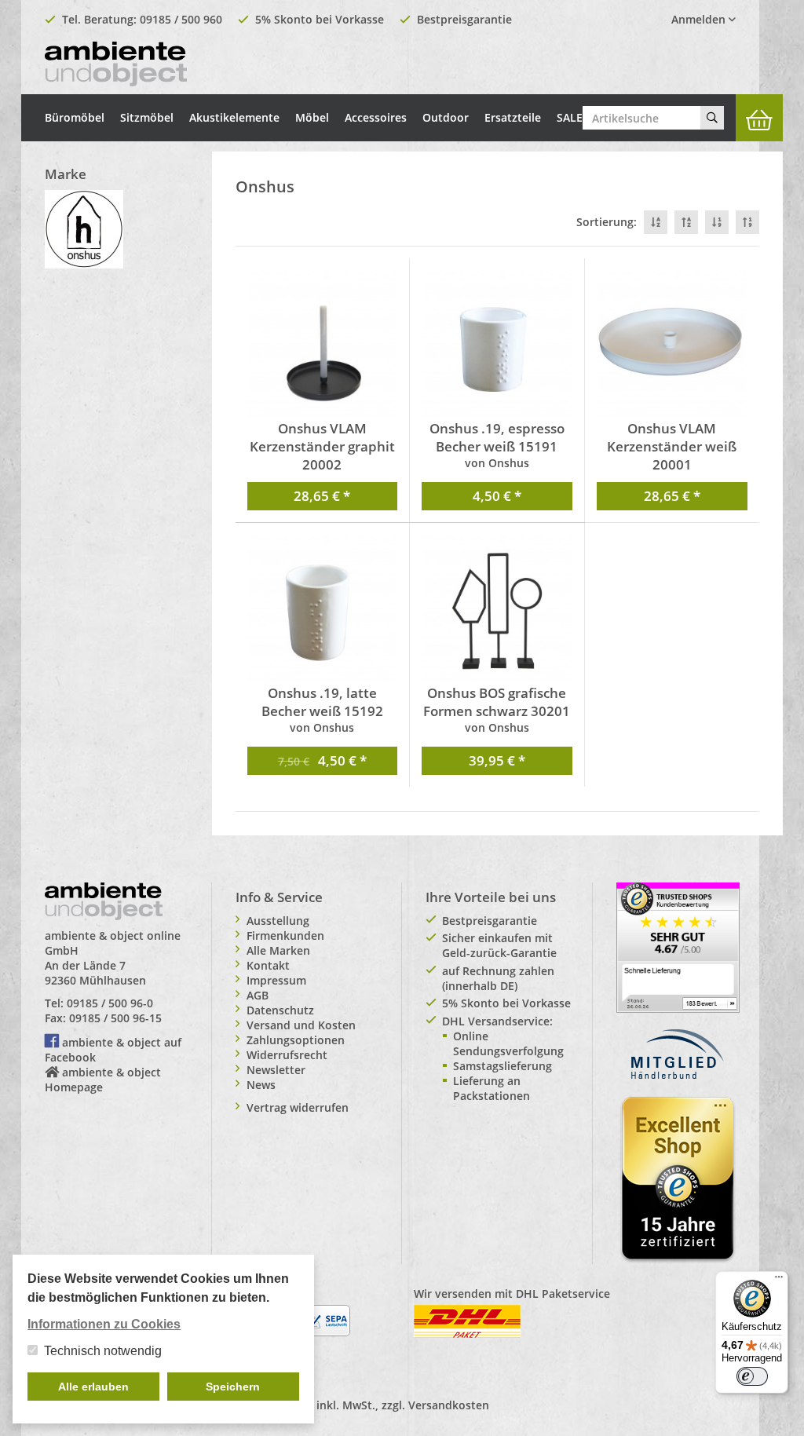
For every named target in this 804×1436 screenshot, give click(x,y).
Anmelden (700, 19)
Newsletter (276, 1069)
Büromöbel (74, 117)
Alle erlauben (93, 1386)
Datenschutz (280, 1010)
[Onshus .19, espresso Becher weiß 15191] (497, 344)
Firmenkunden (285, 935)
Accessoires (376, 117)
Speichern (233, 1386)
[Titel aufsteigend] (686, 222)
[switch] (752, 1376)
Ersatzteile (512, 117)
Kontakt (268, 965)
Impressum (276, 980)
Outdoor (445, 117)
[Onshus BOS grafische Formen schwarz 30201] (497, 609)
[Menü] (778, 1280)
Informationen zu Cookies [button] (104, 1324)
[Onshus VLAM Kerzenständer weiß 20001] (672, 344)
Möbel (312, 117)
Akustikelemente (234, 117)
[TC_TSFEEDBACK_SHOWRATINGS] (678, 946)
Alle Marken (278, 950)
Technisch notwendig (103, 1350)
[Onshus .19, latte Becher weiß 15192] (322, 609)
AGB (258, 995)
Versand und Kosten (301, 1025)
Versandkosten (448, 1405)
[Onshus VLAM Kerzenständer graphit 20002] (322, 344)
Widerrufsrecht (287, 1054)
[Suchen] (712, 118)
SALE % (576, 117)
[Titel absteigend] (655, 222)
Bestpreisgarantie (464, 19)
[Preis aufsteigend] (747, 222)
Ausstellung (278, 920)
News (261, 1084)
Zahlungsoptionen (296, 1039)
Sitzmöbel (147, 117)
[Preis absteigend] (717, 222)
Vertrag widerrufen (298, 1107)
